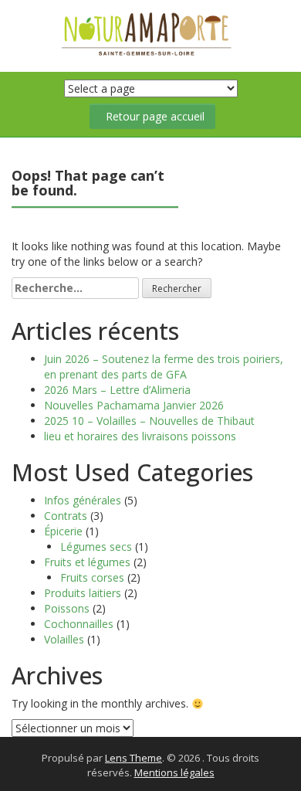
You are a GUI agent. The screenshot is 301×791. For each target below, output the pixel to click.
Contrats (65, 515)
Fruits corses (92, 577)
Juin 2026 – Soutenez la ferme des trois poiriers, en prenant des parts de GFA (163, 366)
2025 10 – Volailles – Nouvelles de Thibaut (149, 420)
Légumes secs (96, 546)
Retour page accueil (155, 116)
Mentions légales (174, 772)
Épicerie (63, 531)
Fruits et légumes (87, 562)
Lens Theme (133, 758)
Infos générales (82, 500)
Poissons (67, 608)
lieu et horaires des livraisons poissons (140, 436)
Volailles (64, 639)
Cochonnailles (78, 623)
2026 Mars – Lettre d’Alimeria (117, 389)
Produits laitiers (82, 593)
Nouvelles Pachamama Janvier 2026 (134, 405)
